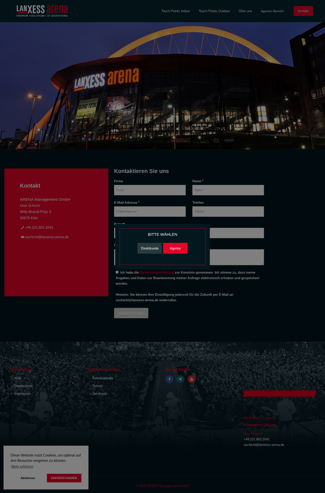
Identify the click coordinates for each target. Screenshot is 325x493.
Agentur (175, 248)
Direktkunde (150, 248)
